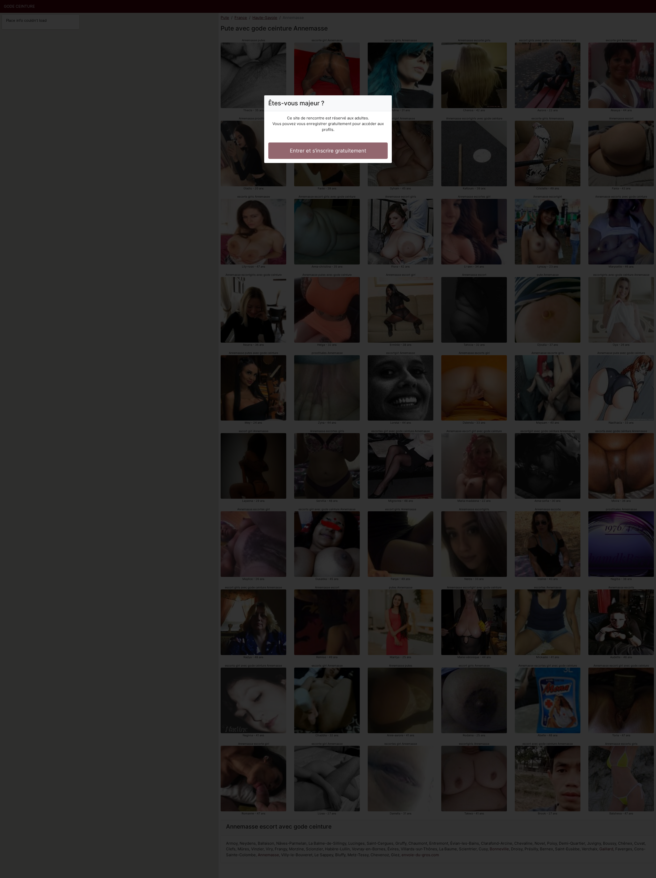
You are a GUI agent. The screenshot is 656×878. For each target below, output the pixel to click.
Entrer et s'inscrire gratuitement (328, 151)
